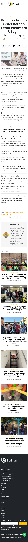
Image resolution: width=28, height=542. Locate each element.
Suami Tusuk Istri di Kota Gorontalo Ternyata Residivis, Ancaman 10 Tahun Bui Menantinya (14, 407)
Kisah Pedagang (5, 496)
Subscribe (23, 523)
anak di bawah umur (11, 212)
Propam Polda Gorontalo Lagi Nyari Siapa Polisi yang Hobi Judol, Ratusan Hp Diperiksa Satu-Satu (14, 340)
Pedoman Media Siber (15, 537)
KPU (2, 507)
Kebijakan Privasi (11, 527)
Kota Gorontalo (4, 471)
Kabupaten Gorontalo (6, 474)
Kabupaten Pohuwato (6, 480)
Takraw (2, 489)
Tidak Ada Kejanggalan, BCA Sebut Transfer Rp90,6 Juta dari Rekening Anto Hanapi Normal (13, 169)
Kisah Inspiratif (4, 498)
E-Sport (2, 485)
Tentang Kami (5, 537)
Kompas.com (5, 122)
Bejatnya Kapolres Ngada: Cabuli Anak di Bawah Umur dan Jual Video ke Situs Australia (13, 129)
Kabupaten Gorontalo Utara (7, 478)
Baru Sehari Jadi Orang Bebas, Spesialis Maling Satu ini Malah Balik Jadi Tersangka (14, 308)
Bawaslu (3, 508)
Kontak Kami (24, 537)
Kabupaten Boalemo (6, 476)
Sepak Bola (3, 487)
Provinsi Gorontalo (5, 469)
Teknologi (3, 515)
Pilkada (2, 505)
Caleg (2, 510)
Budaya (3, 517)
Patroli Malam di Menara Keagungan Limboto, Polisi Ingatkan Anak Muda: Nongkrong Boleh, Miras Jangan (14, 441)
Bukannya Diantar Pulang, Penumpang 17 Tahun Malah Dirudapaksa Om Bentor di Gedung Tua (14, 374)
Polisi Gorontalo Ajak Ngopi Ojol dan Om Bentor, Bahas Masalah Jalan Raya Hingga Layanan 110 (14, 276)
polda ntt (8, 214)
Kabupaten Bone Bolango (7, 473)
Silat (2, 491)
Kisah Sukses (4, 500)
